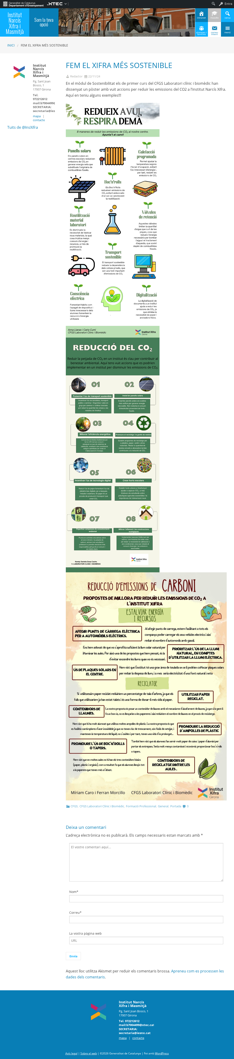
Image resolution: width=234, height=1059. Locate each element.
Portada (175, 806)
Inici (11, 45)
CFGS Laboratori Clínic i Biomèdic (102, 806)
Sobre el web (88, 1053)
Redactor (76, 76)
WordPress (162, 1053)
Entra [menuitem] (228, 3)
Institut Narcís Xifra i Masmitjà (15, 23)
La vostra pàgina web (85, 933)
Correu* (75, 912)
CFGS (74, 806)
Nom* (73, 892)
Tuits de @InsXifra (22, 127)
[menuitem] (23, 3)
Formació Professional (141, 806)
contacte (39, 120)
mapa (37, 116)
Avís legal (71, 1053)
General (163, 806)
